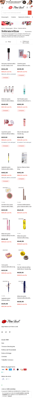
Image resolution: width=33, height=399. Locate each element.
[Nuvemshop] (8, 389)
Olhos (15, 28)
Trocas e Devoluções (8, 346)
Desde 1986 (5, 340)
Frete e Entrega (6, 353)
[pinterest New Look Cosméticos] (9, 332)
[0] (31, 7)
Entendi (10, 396)
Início (3, 28)
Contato (4, 356)
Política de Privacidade (8, 350)
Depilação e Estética (24, 17)
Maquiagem (5, 17)
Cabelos (13, 17)
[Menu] (2, 7)
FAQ (2, 343)
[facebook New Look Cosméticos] (6, 332)
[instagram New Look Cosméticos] (2, 332)
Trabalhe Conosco (7, 360)
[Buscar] (30, 13)
